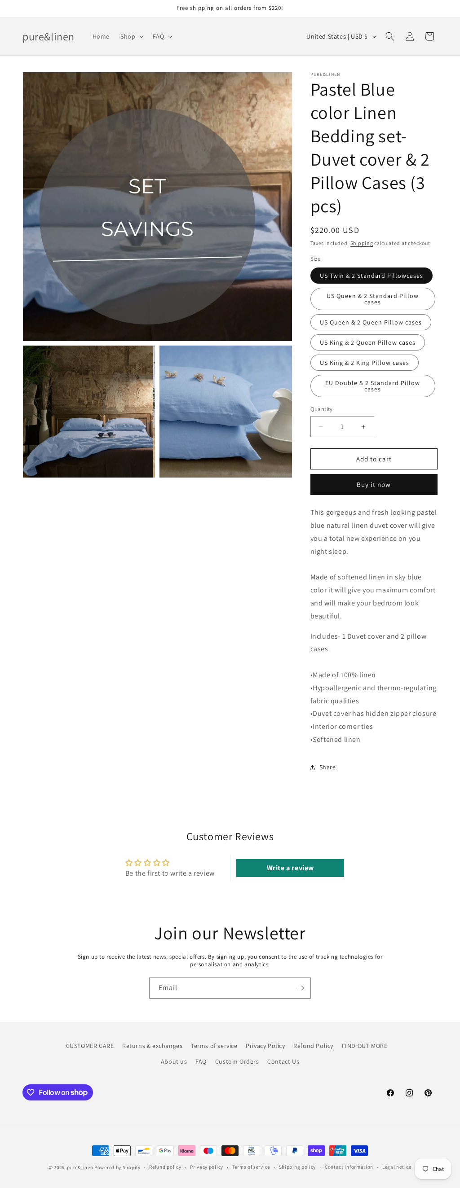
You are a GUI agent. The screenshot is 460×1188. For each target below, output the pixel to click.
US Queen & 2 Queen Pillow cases (371, 322)
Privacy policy (206, 1167)
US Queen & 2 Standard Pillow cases (373, 299)
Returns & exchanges (152, 1046)
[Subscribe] (300, 988)
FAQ (201, 1061)
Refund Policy (313, 1046)
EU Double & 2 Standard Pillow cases (372, 386)
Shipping (361, 243)
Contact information (349, 1167)
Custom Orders (237, 1061)
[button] (131, 36)
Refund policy (165, 1167)
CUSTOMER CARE (90, 1046)
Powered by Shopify (117, 1167)
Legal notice (396, 1167)
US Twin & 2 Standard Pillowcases (371, 276)
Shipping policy (297, 1167)
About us (174, 1061)
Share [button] (327, 767)
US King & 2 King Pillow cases (364, 363)
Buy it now (374, 484)
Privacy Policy (265, 1046)
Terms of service (214, 1046)
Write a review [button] (290, 867)
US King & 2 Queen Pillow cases (368, 342)
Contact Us (283, 1061)
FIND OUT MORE (365, 1046)
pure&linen (80, 1167)
